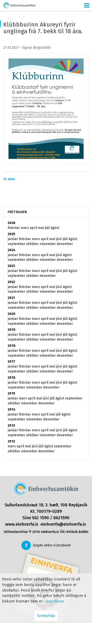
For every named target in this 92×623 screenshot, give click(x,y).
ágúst (54, 228)
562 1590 (40, 517)
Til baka (9, 179)
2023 (11, 266)
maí (41, 228)
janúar (13, 239)
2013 (11, 425)
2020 (11, 314)
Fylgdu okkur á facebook (52, 545)
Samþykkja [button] (46, 615)
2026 (11, 223)
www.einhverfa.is (21, 524)
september (17, 244)
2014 (11, 409)
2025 (11, 234)
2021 (11, 298)
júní (59, 239)
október (33, 244)
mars (25, 228)
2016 (11, 377)
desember (65, 244)
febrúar (14, 228)
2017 (11, 361)
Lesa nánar (54, 601)
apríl (34, 228)
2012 (11, 441)
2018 (11, 346)
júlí (47, 228)
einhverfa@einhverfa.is (63, 524)
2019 (11, 330)
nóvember (48, 244)
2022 (11, 282)
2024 (11, 250)
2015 (11, 393)
